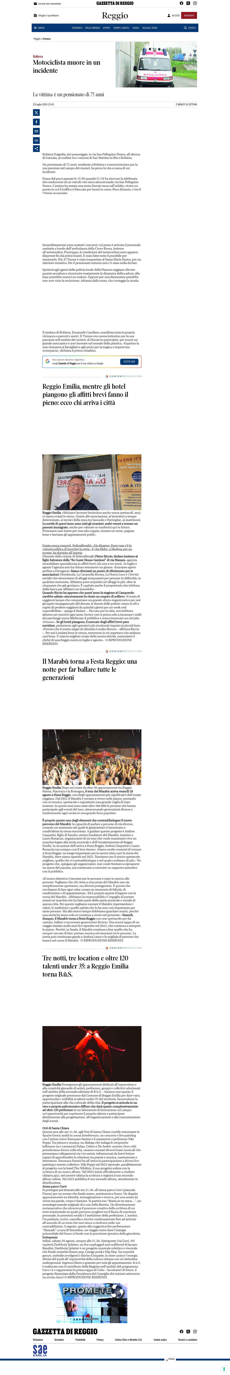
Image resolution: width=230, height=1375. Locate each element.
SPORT (106, 28)
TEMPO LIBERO (121, 28)
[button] (92, 1303)
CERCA (192, 28)
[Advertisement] (67, 130)
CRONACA (77, 28)
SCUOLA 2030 (149, 28)
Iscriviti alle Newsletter (49, 4)
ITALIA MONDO (92, 28)
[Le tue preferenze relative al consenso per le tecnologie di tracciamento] (224, 1369)
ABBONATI (189, 16)
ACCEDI (176, 16)
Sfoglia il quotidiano (48, 16)
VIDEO (136, 28)
